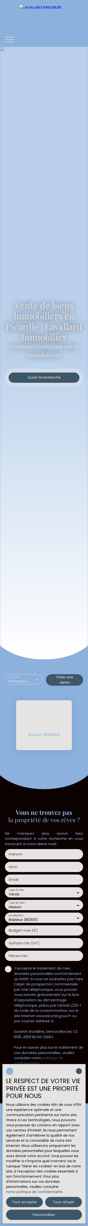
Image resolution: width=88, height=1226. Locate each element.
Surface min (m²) (24, 943)
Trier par (14, 677)
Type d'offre (16, 890)
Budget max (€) (23, 930)
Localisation (16, 915)
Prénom (15, 854)
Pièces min (18, 956)
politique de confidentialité (38, 1060)
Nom (13, 867)
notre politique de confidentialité (34, 1191)
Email (13, 879)
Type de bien (17, 903)
